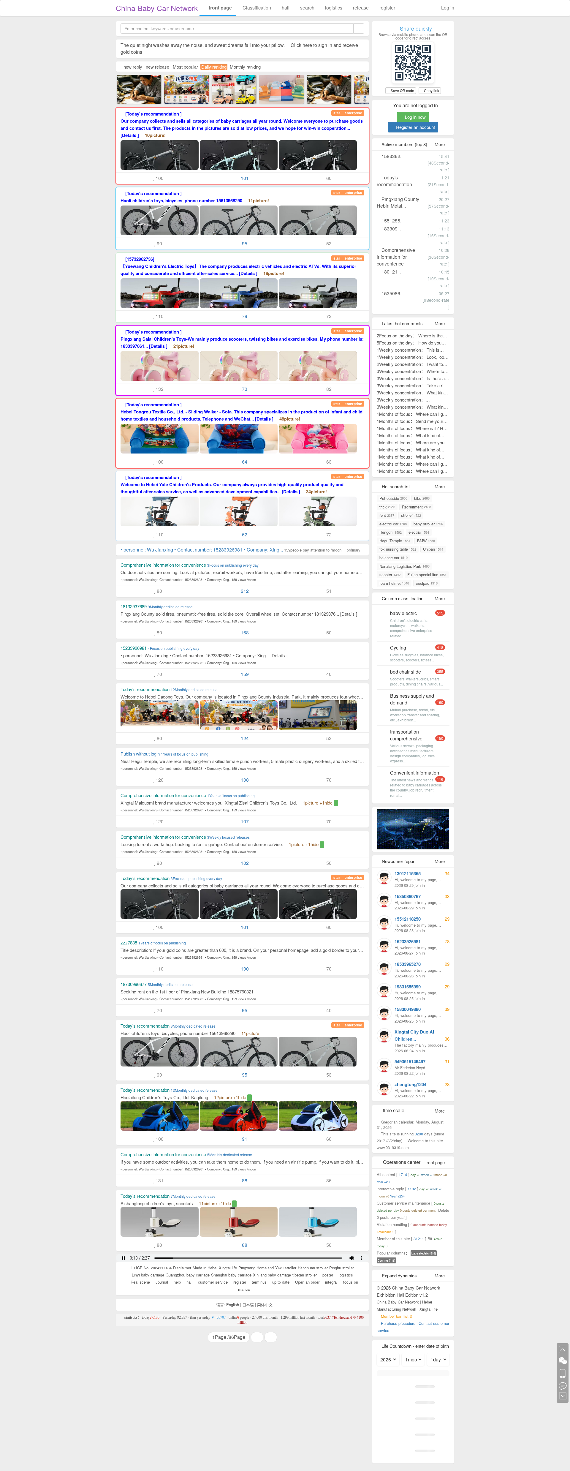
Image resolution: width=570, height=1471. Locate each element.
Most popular (185, 67)
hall (285, 7)
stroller (411, 515)
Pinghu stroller (341, 1268)
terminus (259, 1282)
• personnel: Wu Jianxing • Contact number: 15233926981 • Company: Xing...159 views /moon (188, 579)
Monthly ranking (245, 67)
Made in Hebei (205, 1268)
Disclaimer (182, 1268)
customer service (212, 1282)
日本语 (248, 1304)
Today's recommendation (394, 181)
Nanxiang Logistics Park (404, 566)
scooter (389, 574)
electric (418, 532)
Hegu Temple (394, 540)
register (386, 7)
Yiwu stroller (285, 1268)
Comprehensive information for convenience (396, 257)
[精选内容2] (133, 88)
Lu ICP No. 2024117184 (151, 1268)
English (232, 1304)
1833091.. (391, 228)
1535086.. (391, 293)
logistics (333, 7)
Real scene (139, 1282)
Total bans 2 (386, 1231)
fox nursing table (397, 549)
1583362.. (391, 156)
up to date (280, 1282)
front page (220, 7)
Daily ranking (214, 67)
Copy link (431, 90)
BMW (426, 540)
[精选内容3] (181, 88)
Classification (256, 7)
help (176, 1282)
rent (386, 515)
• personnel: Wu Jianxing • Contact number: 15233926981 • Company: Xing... (240, 549)
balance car (393, 557)
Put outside (393, 498)
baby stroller (428, 524)
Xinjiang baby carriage (272, 1275)
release (360, 7)
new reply (133, 67)
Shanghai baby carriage (231, 1275)
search (306, 7)
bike (422, 498)
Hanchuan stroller (313, 1268)
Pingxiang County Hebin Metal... (398, 202)
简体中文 (265, 1304)
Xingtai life (228, 1268)
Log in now (415, 117)
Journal (161, 1282)
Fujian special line (426, 574)
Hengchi (390, 532)
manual (244, 1289)
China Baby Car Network (157, 7)
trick (387, 507)
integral (331, 1282)
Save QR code (402, 90)
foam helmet (394, 583)
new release (157, 67)
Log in (447, 7)
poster (327, 1275)
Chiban (433, 549)
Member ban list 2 (396, 1316)
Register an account (415, 127)
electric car (393, 524)
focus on (350, 1282)
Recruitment (416, 507)
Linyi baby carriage (148, 1275)
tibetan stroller (304, 1275)
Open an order (306, 1282)
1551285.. (391, 220)
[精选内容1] (276, 88)
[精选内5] (228, 88)
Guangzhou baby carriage (188, 1275)
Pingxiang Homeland (256, 1268)
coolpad (427, 583)
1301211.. (391, 271)
